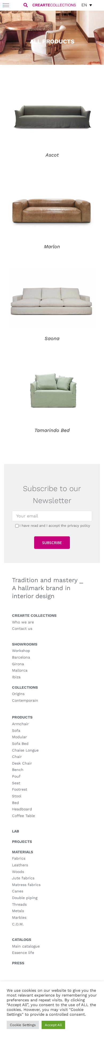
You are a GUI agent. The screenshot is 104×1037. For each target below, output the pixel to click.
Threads (19, 904)
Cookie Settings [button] (23, 1025)
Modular (19, 737)
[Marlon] (52, 181)
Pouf (16, 776)
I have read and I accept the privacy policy (54, 526)
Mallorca (19, 670)
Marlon (52, 246)
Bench (17, 769)
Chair (17, 756)
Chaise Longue (25, 750)
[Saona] (52, 273)
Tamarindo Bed (52, 430)
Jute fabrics (23, 878)
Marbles (19, 917)
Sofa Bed (20, 743)
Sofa (16, 730)
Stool (16, 796)
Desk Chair (22, 763)
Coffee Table (23, 816)
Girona (18, 664)
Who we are (23, 622)
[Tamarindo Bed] (52, 365)
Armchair (20, 724)
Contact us (22, 628)
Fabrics (18, 858)
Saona (52, 338)
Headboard (22, 809)
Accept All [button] (53, 1025)
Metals (18, 911)
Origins (18, 694)
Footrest (19, 789)
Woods (18, 871)
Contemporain (25, 700)
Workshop (21, 650)
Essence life (23, 952)
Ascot (52, 155)
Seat (16, 783)
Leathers (20, 865)
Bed (15, 803)
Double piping (24, 898)
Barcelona (21, 657)
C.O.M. (18, 924)
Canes (17, 891)
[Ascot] (52, 89)
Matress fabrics (26, 885)
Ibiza (16, 677)
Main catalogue (26, 946)
